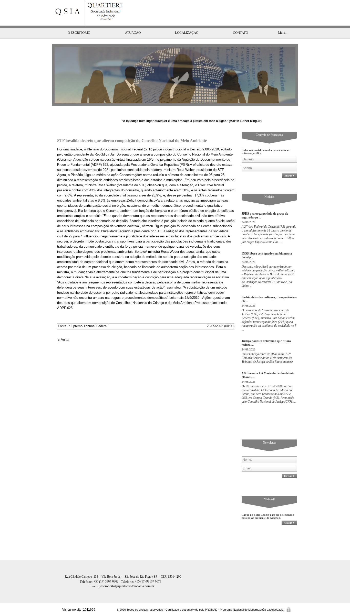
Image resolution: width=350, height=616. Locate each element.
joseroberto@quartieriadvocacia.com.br (121, 586)
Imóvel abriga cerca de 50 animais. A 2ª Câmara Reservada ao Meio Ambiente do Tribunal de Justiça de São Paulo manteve (267, 358)
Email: (94, 586)
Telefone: (87, 582)
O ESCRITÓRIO (79, 33)
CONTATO (240, 33)
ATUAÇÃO (133, 33)
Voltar (65, 340)
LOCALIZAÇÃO (186, 33)
